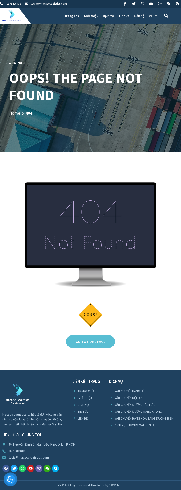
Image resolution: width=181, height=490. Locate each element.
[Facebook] (5, 468)
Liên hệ (139, 16)
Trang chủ (71, 16)
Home (14, 113)
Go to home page (90, 341)
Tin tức (124, 16)
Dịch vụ (108, 16)
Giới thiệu (91, 16)
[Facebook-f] (125, 4)
